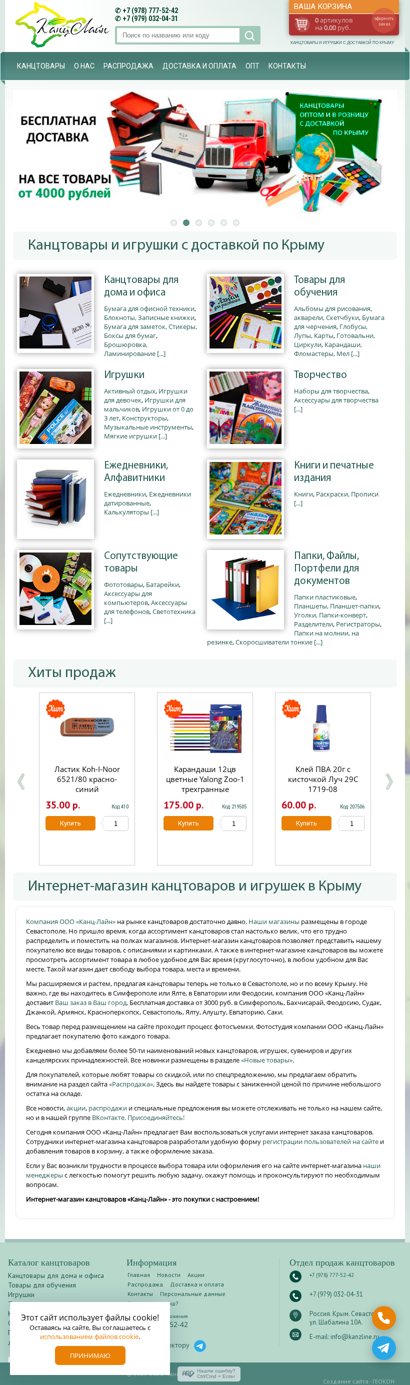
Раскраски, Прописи (347, 494)
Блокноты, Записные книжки (149, 317)
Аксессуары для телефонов (145, 607)
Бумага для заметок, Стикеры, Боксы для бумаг (150, 331)
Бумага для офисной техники (149, 308)
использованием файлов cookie (89, 1336)
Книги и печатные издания (334, 472)
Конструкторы (144, 418)
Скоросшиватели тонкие (274, 642)
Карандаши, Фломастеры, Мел (328, 349)
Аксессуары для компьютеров (128, 598)
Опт (253, 66)
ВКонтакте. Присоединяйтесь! (138, 1117)
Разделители (313, 624)
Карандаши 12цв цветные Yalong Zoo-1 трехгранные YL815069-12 (205, 784)
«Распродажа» (131, 1084)
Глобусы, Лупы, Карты (331, 331)
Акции (196, 1274)
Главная (139, 1274)
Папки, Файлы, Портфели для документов (326, 568)
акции (76, 1108)
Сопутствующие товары (141, 562)
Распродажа (129, 66)
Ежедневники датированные (147, 499)
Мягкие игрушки (130, 436)
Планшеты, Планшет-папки (336, 606)
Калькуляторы (126, 512)
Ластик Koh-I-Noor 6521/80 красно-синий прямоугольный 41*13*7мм (87, 789)
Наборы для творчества (331, 391)
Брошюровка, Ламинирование (130, 349)
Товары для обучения (319, 286)
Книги (303, 494)
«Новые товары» (266, 1060)
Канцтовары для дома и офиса (141, 286)
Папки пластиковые (325, 597)
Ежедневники (125, 494)
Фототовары (123, 584)
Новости (168, 1274)
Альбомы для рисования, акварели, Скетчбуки (333, 313)
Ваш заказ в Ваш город (90, 1002)
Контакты (287, 66)
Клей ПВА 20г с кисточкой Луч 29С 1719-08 (323, 779)
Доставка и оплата (199, 66)
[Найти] (249, 35)
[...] (161, 353)
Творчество (320, 375)
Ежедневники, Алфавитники (136, 472)
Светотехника (174, 611)
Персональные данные (193, 1294)
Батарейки (162, 584)
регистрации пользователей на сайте (320, 1141)
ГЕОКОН (383, 1381)
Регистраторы (358, 624)
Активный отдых (130, 391)
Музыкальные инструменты (148, 427)
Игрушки (124, 375)
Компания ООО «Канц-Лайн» (71, 921)
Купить (70, 823)
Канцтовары (41, 66)
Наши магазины (274, 921)
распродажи (107, 1108)
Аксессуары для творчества (336, 400)
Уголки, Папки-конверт (330, 615)
